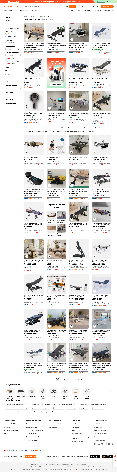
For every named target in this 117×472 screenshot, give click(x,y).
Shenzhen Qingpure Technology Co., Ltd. (34, 120)
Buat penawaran (53, 427)
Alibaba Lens (13, 456)
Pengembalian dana (77, 433)
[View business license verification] (74, 469)
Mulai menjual (98, 427)
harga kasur (91, 131)
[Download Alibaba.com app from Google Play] (108, 456)
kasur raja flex (29, 131)
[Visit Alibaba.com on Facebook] (95, 444)
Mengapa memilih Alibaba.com (11, 424)
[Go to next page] (81, 379)
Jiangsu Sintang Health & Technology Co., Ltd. (101, 197)
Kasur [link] (49, 16)
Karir (4, 433)
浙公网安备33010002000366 (86, 469)
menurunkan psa (72, 408)
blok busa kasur (83, 404)
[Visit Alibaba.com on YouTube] (109, 444)
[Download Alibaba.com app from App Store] (95, 456)
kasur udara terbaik (98, 408)
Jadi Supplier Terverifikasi (101, 433)
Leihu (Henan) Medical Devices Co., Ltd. (79, 197)
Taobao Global (65, 464)
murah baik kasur (59, 408)
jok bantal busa (98, 127)
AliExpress (34, 464)
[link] (115, 456)
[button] (67, 6)
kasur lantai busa (51, 412)
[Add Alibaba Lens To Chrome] (30, 456)
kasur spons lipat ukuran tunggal (15, 404)
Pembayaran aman (31, 424)
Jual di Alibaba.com (99, 424)
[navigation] (13, 198)
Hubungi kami (75, 427)
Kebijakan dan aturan (31, 440)
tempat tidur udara (57, 131)
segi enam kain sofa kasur (69, 127)
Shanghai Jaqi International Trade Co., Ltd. (79, 86)
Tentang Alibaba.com (9, 420)
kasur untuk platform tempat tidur (41, 408)
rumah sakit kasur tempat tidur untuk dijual (17, 408)
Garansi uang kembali (31, 427)
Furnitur (32, 16)
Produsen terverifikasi (55, 424)
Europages (83, 464)
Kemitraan (97, 437)
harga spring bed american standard (16, 412)
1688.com (41, 464)
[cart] (89, 6)
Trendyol (76, 464)
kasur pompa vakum (43, 131)
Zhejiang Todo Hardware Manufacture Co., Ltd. (101, 121)
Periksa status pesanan (100, 430)
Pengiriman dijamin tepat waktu (34, 430)
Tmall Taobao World (50, 464)
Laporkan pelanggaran (77, 441)
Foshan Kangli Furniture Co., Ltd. (77, 163)
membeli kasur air (54, 127)
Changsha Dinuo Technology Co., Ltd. (34, 51)
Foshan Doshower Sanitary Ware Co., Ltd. (34, 269)
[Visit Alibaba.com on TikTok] (112, 444)
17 (78, 379)
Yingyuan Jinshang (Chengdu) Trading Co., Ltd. (79, 230)
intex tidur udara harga (33, 404)
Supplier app (55, 456)
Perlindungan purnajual (32, 433)
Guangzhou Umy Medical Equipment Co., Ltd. (101, 163)
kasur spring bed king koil (36, 412)
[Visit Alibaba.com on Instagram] (106, 444)
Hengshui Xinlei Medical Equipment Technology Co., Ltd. (34, 163)
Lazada (58, 464)
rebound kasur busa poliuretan (67, 404)
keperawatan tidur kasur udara (99, 404)
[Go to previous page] (54, 379)
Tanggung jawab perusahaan (11, 430)
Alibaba (25, 16)
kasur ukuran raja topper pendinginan (35, 127)
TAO (72, 464)
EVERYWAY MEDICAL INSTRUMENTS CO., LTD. (34, 197)
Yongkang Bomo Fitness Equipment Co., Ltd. (101, 230)
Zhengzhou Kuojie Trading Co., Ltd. (78, 120)
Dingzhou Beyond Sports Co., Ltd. (56, 51)
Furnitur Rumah (41, 16)
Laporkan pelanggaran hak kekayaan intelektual (81, 437)
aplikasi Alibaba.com (82, 456)
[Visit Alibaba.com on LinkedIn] (99, 444)
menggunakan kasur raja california (75, 131)
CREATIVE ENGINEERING (53, 197)
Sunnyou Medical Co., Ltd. (76, 51)
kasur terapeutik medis (49, 404)
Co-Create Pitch (7, 427)
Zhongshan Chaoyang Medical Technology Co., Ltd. (101, 52)
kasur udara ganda (85, 127)
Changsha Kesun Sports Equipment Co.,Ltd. (34, 86)
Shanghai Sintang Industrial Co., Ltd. (101, 86)
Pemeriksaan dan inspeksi (33, 437)
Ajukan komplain (76, 430)
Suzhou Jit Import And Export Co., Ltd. (34, 230)
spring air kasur (84, 408)
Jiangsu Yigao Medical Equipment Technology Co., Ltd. (56, 119)
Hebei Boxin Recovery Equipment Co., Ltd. (56, 163)
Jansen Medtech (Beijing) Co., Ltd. (56, 267)
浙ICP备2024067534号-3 (102, 469)
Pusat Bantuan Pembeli (78, 424)
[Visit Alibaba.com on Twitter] (102, 444)
